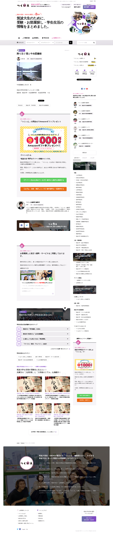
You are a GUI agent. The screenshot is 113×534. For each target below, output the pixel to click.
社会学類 (79, 182)
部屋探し (35, 38)
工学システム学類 (81, 211)
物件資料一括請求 (89, 6)
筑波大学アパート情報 (82, 269)
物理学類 (79, 204)
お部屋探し (79, 282)
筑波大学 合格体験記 (82, 236)
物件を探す (77, 6)
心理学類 (79, 190)
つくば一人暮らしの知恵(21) (25, 356)
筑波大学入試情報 (81, 245)
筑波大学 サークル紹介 (83, 312)
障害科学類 (79, 192)
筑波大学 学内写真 (31, 105)
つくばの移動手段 (81, 322)
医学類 (78, 224)
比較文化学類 (80, 177)
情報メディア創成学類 (82, 219)
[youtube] (87, 88)
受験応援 (26, 38)
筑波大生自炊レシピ (82, 319)
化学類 (78, 207)
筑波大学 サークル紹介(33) (52, 356)
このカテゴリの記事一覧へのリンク (59, 348)
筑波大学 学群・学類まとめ (84, 250)
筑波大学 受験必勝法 (82, 247)
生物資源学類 (80, 197)
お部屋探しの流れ (22, 516)
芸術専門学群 (80, 231)
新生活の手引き (22, 518)
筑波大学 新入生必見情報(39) (25, 360)
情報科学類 (79, 216)
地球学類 (79, 199)
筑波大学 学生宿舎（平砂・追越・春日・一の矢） (84, 265)
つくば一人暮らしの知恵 (83, 299)
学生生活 (45, 38)
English (91, 1)
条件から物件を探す (23, 520)
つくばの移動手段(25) (41, 360)
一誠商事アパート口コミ (83, 280)
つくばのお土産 (80, 328)
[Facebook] (82, 88)
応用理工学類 (80, 209)
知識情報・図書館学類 (82, 221)
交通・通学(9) (38, 356)
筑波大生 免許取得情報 (82, 305)
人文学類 (79, 175)
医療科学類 (79, 226)
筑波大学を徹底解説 (44, 105)
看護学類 (79, 233)
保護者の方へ (56, 38)
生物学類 (79, 194)
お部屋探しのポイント (82, 262)
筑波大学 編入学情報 (82, 242)
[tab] (77, 158)
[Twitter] (84, 88)
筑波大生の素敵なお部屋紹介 (84, 273)
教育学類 (79, 187)
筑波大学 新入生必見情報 (83, 317)
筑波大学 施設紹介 (82, 314)
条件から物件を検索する (85, 395)
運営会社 (84, 152)
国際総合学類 (80, 185)
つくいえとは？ (66, 6)
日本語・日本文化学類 (82, 180)
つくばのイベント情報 (82, 331)
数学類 (78, 202)
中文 (95, 1)
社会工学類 (79, 214)
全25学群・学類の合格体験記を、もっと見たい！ (43, 431)
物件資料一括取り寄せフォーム (26, 523)
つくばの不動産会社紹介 (83, 271)
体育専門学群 (80, 229)
